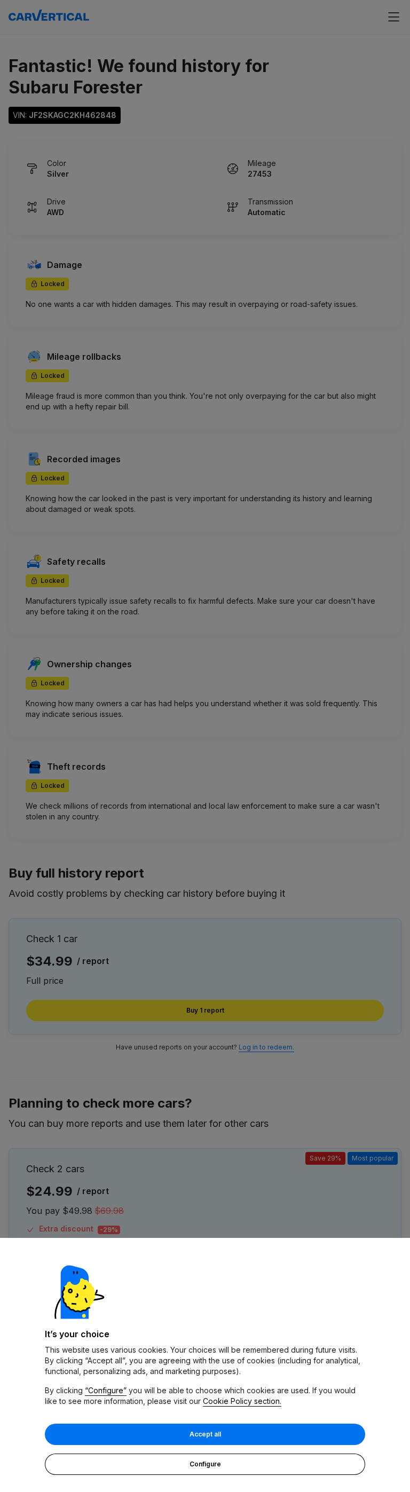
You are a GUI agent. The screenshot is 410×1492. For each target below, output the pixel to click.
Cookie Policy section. (242, 1401)
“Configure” (106, 1390)
